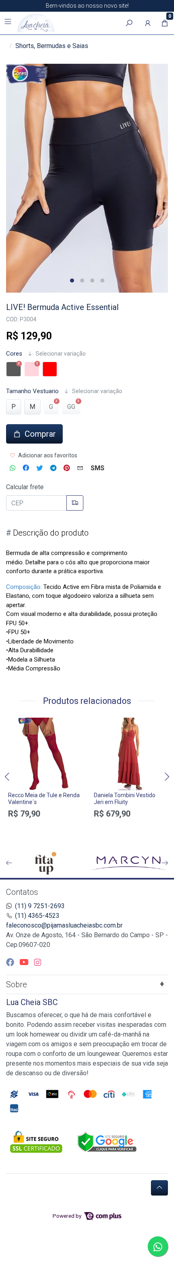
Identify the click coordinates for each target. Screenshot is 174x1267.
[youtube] (25, 962)
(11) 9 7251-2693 (40, 906)
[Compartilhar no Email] (80, 468)
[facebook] (11, 962)
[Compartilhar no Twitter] (40, 468)
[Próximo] (165, 863)
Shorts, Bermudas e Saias (51, 46)
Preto (13, 369)
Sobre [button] (16, 984)
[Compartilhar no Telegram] (53, 468)
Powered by (68, 1216)
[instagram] (37, 962)
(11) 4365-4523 (37, 915)
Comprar (44, 828)
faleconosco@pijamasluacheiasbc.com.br (64, 925)
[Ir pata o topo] (159, 1188)
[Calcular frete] (74, 503)
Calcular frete (25, 487)
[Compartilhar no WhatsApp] (12, 468)
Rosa (31, 369)
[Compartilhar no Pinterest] (66, 468)
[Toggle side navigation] (9, 22)
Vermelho (49, 369)
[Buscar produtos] (129, 23)
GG (71, 406)
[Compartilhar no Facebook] (26, 468)
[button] (147, 23)
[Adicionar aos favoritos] (18, 725)
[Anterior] (9, 863)
